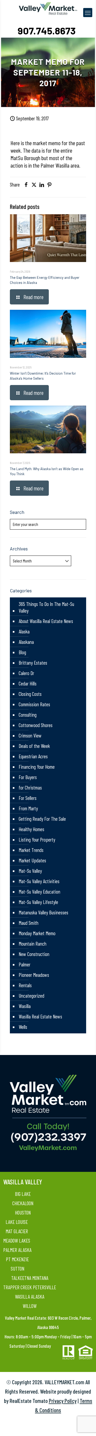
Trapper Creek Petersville (29, 1287)
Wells (23, 1027)
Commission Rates (34, 704)
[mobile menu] (87, 12)
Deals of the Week (34, 746)
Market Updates (32, 860)
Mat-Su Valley (30, 871)
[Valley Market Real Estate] (48, 8)
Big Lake (23, 1194)
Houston (23, 1212)
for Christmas (30, 787)
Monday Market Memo (37, 933)
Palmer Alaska (17, 1250)
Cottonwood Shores (36, 725)
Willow (30, 1306)
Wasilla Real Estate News (40, 1016)
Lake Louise (17, 1222)
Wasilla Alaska (29, 1297)
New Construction (34, 954)
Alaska (24, 631)
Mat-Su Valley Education (39, 891)
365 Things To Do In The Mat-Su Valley (46, 607)
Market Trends (31, 850)
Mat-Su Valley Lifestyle (38, 902)
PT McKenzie (17, 1259)
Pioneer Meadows (34, 975)
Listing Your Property (37, 839)
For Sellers (28, 798)
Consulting (28, 715)
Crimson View (30, 735)
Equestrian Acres (33, 756)
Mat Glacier (17, 1231)
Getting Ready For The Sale (42, 819)
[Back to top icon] (85, 1425)
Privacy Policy (63, 1400)
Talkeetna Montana (29, 1278)
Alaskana (26, 642)
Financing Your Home (37, 767)
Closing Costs (30, 694)
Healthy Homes (31, 829)
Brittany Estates (33, 663)
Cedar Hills (28, 683)
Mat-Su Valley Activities (39, 881)
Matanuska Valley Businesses (43, 912)
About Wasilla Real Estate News (46, 621)
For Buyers (28, 777)
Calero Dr (26, 673)
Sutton (17, 1269)
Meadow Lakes (16, 1240)
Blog (22, 652)
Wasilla (25, 1006)
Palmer (24, 964)
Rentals (25, 985)
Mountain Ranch (32, 944)
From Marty (28, 808)
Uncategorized (31, 996)
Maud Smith (28, 923)
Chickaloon (22, 1203)
